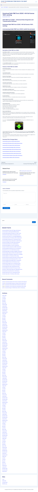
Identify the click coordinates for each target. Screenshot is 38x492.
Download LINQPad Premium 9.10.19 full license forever (11, 261)
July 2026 (3, 297)
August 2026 (4, 295)
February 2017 (4, 465)
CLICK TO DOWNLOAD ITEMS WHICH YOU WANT (14, 1)
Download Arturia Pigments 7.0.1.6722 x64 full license (10, 245)
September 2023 (5, 348)
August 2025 (4, 313)
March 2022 (4, 375)
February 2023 (4, 358)
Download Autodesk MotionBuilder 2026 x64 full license (11, 147)
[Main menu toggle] (36, 2)
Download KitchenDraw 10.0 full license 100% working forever (12, 237)
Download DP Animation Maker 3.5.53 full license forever (11, 234)
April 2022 (4, 373)
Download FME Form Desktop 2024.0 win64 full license (11, 145)
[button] (1, 5)
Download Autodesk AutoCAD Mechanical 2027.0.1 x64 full (11, 258)
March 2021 (4, 393)
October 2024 (4, 328)
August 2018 (4, 438)
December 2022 (4, 361)
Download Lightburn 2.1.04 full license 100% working (10, 255)
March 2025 (4, 321)
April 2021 (3, 391)
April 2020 (4, 409)
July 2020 (3, 405)
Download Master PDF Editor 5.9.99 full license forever (10, 266)
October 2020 (4, 400)
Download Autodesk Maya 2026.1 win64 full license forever (12, 153)
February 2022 (4, 376)
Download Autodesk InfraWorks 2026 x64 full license (11, 157)
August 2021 (4, 385)
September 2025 (5, 312)
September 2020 (5, 402)
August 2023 (4, 349)
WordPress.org (4, 483)
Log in (3, 479)
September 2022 (5, 366)
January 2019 (4, 432)
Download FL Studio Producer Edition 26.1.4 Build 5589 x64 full (12, 269)
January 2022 (4, 378)
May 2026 (3, 300)
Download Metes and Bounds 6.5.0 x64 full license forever (11, 239)
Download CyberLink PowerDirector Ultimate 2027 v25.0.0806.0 (12, 254)
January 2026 (4, 306)
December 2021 (4, 379)
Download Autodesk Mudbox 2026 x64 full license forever (12, 149)
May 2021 (3, 390)
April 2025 (4, 319)
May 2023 (3, 354)
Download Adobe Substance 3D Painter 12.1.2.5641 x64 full (11, 233)
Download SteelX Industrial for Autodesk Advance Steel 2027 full (16, 283)
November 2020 (4, 399)
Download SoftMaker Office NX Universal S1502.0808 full (11, 264)
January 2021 (4, 396)
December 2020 (4, 397)
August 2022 (4, 367)
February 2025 (4, 322)
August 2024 (4, 331)
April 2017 (3, 462)
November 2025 (4, 309)
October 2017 (4, 453)
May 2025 (3, 318)
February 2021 (4, 394)
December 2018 (4, 433)
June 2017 (4, 459)
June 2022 (4, 370)
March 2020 (4, 411)
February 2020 (4, 412)
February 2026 (4, 304)
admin (3, 284)
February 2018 (4, 447)
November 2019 (4, 417)
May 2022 (3, 372)
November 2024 (4, 327)
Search (3, 220)
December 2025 (4, 307)
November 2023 (4, 345)
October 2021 (4, 382)
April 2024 (4, 337)
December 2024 (4, 325)
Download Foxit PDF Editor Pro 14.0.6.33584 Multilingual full (11, 236)
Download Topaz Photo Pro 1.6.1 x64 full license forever (11, 272)
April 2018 (3, 444)
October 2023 (4, 346)
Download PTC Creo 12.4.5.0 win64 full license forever (10, 249)
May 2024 (3, 336)
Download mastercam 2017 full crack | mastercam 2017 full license (16, 281)
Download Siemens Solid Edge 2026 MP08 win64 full (10, 231)
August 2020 (4, 403)
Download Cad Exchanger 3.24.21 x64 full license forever (11, 263)
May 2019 (3, 426)
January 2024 (4, 342)
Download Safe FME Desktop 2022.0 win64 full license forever (12, 143)
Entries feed (4, 480)
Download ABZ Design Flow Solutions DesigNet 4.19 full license (12, 251)
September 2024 (5, 330)
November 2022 (4, 363)
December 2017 (4, 450)
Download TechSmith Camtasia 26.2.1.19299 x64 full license (11, 246)
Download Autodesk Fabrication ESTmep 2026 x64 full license (12, 155)
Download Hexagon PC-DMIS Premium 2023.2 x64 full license (15, 287)
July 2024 (3, 333)
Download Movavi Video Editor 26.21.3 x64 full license (10, 270)
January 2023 (4, 360)
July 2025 (3, 315)
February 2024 (4, 340)
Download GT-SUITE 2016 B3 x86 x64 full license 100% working (15, 284)
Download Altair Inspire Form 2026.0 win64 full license (11, 141)
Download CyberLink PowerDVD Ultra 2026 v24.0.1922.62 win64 (12, 257)
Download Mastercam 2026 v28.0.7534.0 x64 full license (12, 151)
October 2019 (4, 418)
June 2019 (4, 424)
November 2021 (4, 381)
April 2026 (4, 301)
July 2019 (3, 423)
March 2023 (4, 357)
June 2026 (4, 298)
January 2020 (4, 414)
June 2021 (4, 388)
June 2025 (4, 316)
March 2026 (4, 303)
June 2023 (4, 352)
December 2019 (4, 415)
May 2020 (3, 408)
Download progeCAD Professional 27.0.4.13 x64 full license (11, 248)
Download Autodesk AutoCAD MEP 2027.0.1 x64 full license (11, 260)
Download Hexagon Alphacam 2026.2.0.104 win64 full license (12, 252)
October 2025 (4, 310)
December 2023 (4, 343)
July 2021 (3, 387)
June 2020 (4, 406)
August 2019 (4, 421)
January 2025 (4, 324)
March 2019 (4, 429)
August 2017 (4, 456)
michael (3, 281)
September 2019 (4, 420)
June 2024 (4, 334)
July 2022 (3, 369)
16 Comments (21, 175)
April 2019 (3, 427)
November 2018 (4, 435)
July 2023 (3, 351)
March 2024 (4, 339)
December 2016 (4, 468)
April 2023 (4, 355)
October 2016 (4, 471)
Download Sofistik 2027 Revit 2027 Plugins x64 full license (11, 230)
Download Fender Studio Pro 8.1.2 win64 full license (10, 243)
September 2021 (4, 384)
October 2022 (4, 364)
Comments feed (4, 482)
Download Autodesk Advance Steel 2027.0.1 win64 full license (12, 240)
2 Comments (4, 174)
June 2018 (4, 441)
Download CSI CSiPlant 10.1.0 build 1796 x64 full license (11, 242)
